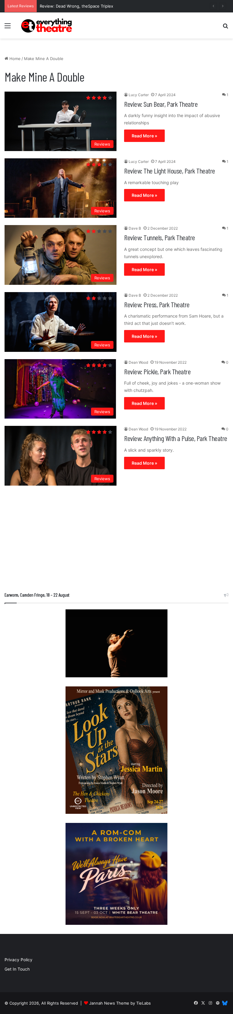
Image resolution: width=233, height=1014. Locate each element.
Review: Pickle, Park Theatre (157, 371)
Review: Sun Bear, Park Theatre (161, 103)
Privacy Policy (18, 959)
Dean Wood (138, 362)
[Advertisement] (116, 540)
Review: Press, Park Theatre (157, 304)
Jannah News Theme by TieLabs (120, 1003)
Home (14, 58)
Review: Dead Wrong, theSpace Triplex (76, 6)
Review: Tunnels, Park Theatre (159, 237)
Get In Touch (17, 969)
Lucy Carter (139, 95)
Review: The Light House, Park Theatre (169, 170)
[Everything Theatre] (47, 25)
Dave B (135, 228)
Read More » (144, 135)
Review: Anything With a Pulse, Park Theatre (175, 438)
